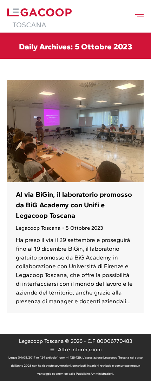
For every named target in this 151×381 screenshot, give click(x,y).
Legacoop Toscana (38, 228)
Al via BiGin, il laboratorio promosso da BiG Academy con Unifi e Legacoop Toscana (74, 205)
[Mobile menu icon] (139, 16)
